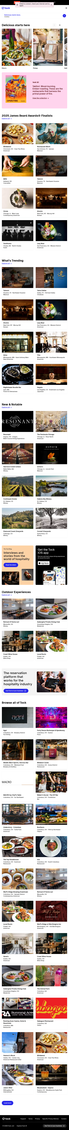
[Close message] (51, 4)
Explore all (6, 118)
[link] (17, 138)
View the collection (40, 98)
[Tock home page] (6, 8)
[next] (60, 25)
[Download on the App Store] (51, 563)
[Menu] (66, 8)
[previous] (54, 25)
